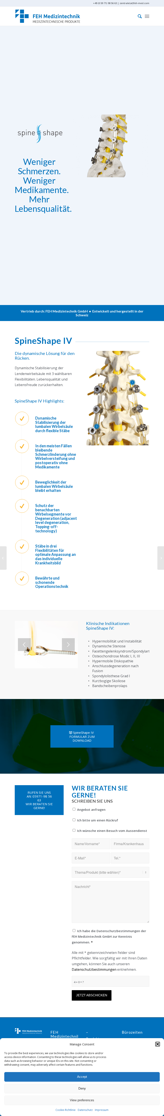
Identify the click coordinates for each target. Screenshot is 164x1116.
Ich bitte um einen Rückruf (97, 820)
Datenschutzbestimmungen (94, 969)
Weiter (68, 644)
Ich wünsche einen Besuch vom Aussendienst (112, 830)
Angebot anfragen (91, 809)
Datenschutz (85, 1110)
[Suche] (137, 16)
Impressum (101, 1110)
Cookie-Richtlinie (66, 1110)
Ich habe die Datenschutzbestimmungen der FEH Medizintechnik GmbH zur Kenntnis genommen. (109, 936)
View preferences (82, 1100)
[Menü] (147, 16)
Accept (82, 1076)
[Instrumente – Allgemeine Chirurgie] (160, 558)
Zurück (24, 644)
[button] (157, 1044)
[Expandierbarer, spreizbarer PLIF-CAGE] (3, 558)
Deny (82, 1088)
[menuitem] (137, 16)
